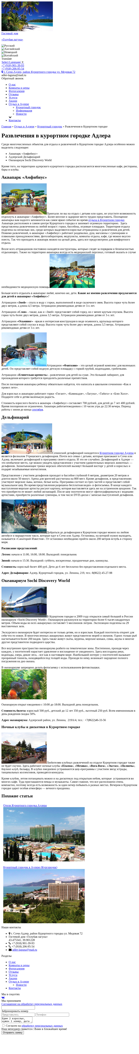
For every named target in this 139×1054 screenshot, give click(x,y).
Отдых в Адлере (19, 104)
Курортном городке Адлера (117, 452)
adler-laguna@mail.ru (24, 949)
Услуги (13, 97)
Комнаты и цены (19, 87)
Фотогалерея (16, 91)
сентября (37, 409)
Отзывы (14, 94)
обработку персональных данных (42, 1025)
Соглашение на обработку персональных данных (31, 1004)
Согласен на (34, 1025)
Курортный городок (28, 107)
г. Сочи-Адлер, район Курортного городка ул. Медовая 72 (39, 71)
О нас (12, 84)
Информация (24, 110)
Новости (21, 113)
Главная (6, 126)
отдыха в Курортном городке (106, 220)
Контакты (15, 120)
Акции (13, 100)
